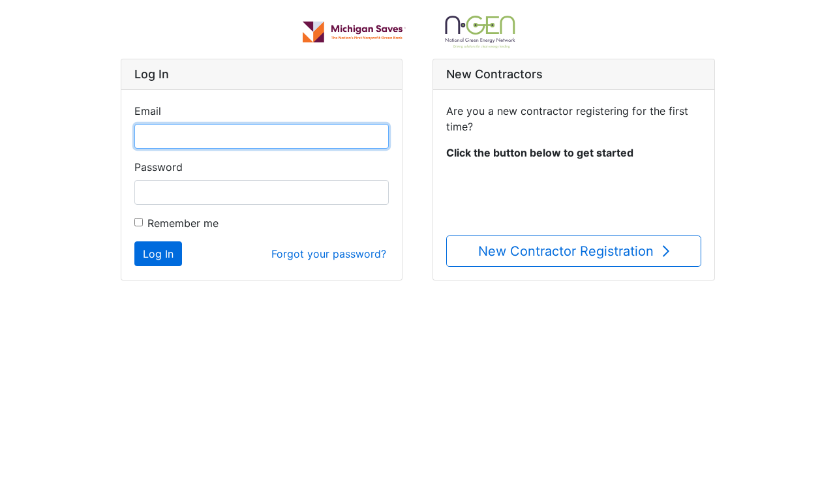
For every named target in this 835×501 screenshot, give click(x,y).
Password (158, 167)
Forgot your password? (328, 253)
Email (147, 110)
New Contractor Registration (568, 251)
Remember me (183, 223)
